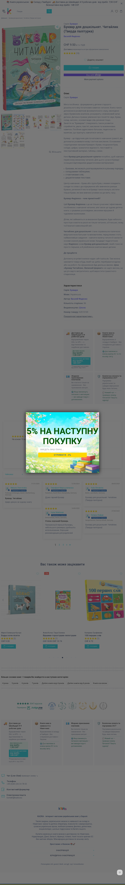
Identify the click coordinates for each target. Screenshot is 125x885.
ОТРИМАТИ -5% (62, 455)
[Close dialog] (96, 415)
